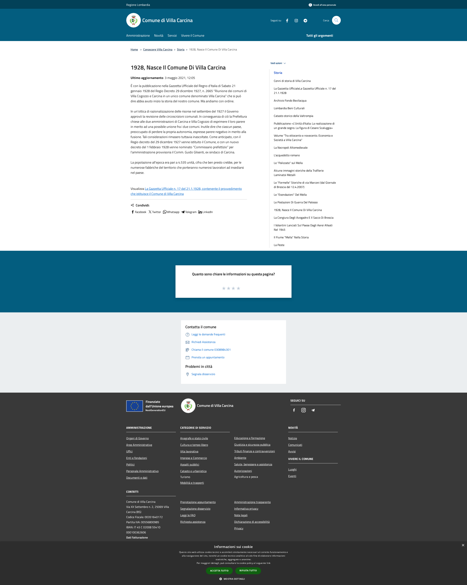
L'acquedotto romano (287, 155)
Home (134, 49)
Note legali (241, 515)
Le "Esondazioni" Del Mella (290, 194)
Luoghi (292, 469)
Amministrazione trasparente (252, 502)
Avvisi (292, 451)
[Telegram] (304, 20)
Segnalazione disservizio (195, 508)
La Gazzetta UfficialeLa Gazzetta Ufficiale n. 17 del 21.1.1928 (305, 90)
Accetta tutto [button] (219, 570)
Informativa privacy (246, 508)
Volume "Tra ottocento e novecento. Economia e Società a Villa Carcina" (303, 137)
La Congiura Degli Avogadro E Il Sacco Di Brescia (303, 217)
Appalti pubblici (189, 464)
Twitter (156, 212)
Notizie (292, 438)
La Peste (279, 245)
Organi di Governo (137, 438)
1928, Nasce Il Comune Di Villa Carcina (298, 210)
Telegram (190, 212)
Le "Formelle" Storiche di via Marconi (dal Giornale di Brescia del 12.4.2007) (305, 184)
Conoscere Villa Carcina (157, 49)
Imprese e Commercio (193, 458)
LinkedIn (207, 212)
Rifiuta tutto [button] (248, 570)
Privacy (238, 528)
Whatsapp (173, 212)
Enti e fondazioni (136, 458)
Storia (180, 49)
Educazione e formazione (249, 438)
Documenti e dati (136, 477)
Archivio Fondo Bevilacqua (290, 100)
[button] (233, 579)
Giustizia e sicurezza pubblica (252, 444)
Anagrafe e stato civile (194, 438)
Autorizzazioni (243, 471)
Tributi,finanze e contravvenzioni (254, 451)
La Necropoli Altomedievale (291, 147)
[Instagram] (294, 20)
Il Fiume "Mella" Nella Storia (291, 237)
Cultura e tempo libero (194, 445)
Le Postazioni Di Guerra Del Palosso (296, 202)
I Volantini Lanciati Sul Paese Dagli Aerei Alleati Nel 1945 (303, 227)
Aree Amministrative (139, 445)
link (268, 563)
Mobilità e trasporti (192, 483)
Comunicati (295, 445)
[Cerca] (336, 20)
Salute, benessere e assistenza (253, 464)
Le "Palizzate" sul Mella (288, 163)
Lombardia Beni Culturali (289, 108)
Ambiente (240, 458)
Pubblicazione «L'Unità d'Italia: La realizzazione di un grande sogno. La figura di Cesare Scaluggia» (304, 125)
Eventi (292, 476)
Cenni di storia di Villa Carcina (292, 81)
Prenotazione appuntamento (198, 502)
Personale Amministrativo (142, 471)
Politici (130, 464)
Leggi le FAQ (188, 515)
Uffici (129, 451)
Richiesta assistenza (192, 522)
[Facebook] (285, 20)
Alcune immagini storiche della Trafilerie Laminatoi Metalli (299, 172)
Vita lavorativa (189, 451)
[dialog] (233, 563)
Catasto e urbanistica (193, 471)
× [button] (463, 545)
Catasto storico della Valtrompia (293, 116)
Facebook (140, 212)
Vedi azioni (277, 63)
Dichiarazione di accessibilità (252, 522)
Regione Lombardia (138, 5)
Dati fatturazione (137, 537)
